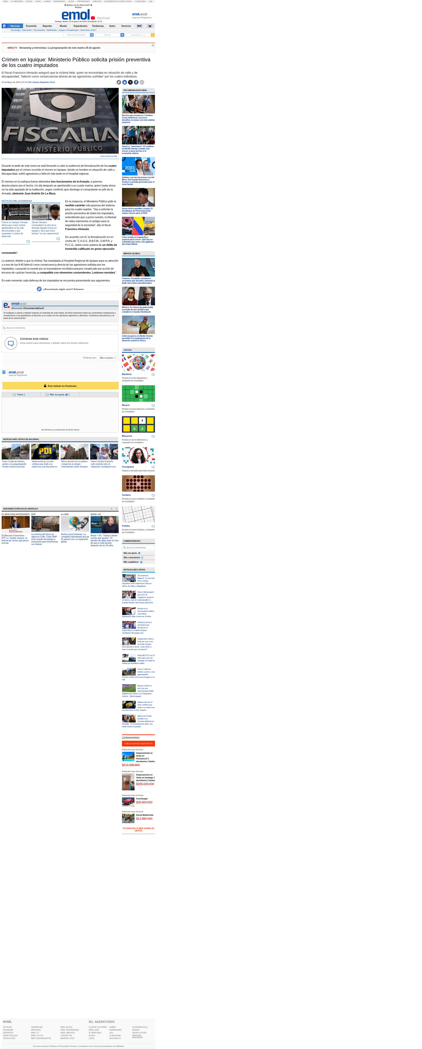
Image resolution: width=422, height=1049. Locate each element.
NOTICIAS (7, 1027)
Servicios (126, 26)
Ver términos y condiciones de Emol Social (60, 430)
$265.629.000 (145, 784)
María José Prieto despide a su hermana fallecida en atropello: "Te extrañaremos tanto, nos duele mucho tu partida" (138, 721)
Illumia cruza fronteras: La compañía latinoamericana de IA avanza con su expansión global (75, 538)
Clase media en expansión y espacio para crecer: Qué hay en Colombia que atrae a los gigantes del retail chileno (138, 240)
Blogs (29, 1)
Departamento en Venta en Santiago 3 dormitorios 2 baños (145, 778)
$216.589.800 (131, 765)
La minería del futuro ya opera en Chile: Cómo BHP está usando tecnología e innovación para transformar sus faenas (44, 539)
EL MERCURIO (95, 1033)
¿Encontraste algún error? (63, 289)
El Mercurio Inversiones (16, 514)
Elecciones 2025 (88, 30)
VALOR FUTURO (139, 1033)
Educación (27, 30)
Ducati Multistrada (144, 815)
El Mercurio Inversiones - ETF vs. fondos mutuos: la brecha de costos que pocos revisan (15, 539)
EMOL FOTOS (37, 1035)
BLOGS (92, 1035)
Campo (47, 1)
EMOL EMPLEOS (67, 1033)
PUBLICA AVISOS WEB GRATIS (138, 744)
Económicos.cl (112, 1)
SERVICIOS (36, 1030)
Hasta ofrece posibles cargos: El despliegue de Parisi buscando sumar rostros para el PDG (137, 210)
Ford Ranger (142, 799)
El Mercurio (17, 1)
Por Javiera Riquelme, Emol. (42, 82)
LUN (111, 1033)
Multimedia (52, 30)
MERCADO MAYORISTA (137, 1036)
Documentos (39, 30)
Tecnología (15, 30)
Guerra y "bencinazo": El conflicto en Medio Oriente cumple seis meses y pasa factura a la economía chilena (138, 149)
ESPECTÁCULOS (10, 1035)
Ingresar (136, 17)
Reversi (126, 405)
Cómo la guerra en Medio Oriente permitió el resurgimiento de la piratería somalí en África (137, 338)
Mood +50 (96, 514)
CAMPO (112, 1027)
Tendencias (98, 26)
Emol (5, 1)
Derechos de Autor (40, 1046)
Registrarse (146, 17)
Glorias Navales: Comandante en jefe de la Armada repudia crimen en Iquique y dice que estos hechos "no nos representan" (45, 228)
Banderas (127, 374)
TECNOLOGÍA (9, 1038)
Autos (71, 1)
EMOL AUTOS (66, 1027)
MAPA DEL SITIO (67, 1038)
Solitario (126, 495)
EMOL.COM (94, 1030)
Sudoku (126, 526)
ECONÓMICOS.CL (140, 1027)
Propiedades (83, 1)
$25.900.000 (144, 802)
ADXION (135, 1030)
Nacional (15, 26)
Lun (150, 1)
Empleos (97, 1)
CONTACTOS (66, 1035)
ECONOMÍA (8, 1030)
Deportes (47, 26)
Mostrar (78, 7)
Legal (38, 1)
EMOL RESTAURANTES (41, 1038)
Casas (129, 1)
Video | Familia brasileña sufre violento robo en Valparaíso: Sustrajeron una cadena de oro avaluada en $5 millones (103, 466)
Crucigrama (128, 467)
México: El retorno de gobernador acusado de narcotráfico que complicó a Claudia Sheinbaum (137, 309)
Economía (31, 26)
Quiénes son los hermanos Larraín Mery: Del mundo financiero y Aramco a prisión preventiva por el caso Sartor (138, 180)
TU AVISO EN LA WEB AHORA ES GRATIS (138, 829)
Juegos (127, 350)
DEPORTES (8, 1033)
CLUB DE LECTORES (98, 1027)
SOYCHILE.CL (115, 1038)
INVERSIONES (115, 1030)
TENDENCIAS (37, 1027)
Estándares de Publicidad (113, 1046)
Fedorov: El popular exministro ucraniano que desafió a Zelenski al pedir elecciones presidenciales (138, 280)
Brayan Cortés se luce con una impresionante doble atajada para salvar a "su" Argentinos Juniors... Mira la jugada (137, 691)
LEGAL (92, 1038)
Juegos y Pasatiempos (69, 30)
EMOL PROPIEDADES (69, 1030)
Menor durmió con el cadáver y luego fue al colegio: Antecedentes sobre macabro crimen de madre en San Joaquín (74, 466)
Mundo (63, 26)
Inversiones (59, 1)
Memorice (127, 436)
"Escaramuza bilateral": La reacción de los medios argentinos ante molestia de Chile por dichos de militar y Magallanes (138, 581)
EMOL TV (35, 1033)
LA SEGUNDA (115, 1035)
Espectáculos (80, 26)
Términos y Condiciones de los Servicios (85, 1046)
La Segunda (140, 1)
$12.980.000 (144, 818)
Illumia (65, 514)
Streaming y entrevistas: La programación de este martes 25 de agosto (59, 47)
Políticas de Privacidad (59, 1046)
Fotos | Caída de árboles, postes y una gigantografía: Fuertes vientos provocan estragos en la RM (138, 674)
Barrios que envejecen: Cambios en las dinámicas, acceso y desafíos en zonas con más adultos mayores (138, 118)
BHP (33, 514)
